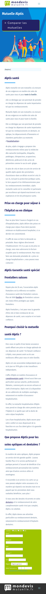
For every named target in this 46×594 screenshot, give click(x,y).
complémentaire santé (14, 378)
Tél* (7, 547)
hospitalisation (13, 141)
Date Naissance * (12, 568)
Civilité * (9, 531)
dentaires (9, 502)
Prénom (8, 540)
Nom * (8, 533)
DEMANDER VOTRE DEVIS (18, 571)
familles (19, 297)
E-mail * (8, 553)
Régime (8, 564)
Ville (7, 560)
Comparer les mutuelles (17, 25)
